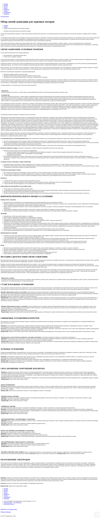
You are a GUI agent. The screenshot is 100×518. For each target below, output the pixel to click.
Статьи (6, 11)
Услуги (6, 6)
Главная (6, 4)
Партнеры (6, 9)
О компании (7, 12)
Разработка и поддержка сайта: (9, 509)
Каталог (6, 5)
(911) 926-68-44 (17, 502)
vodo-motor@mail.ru (9, 504)
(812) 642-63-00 (5, 16)
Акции (5, 8)
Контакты (6, 13)
